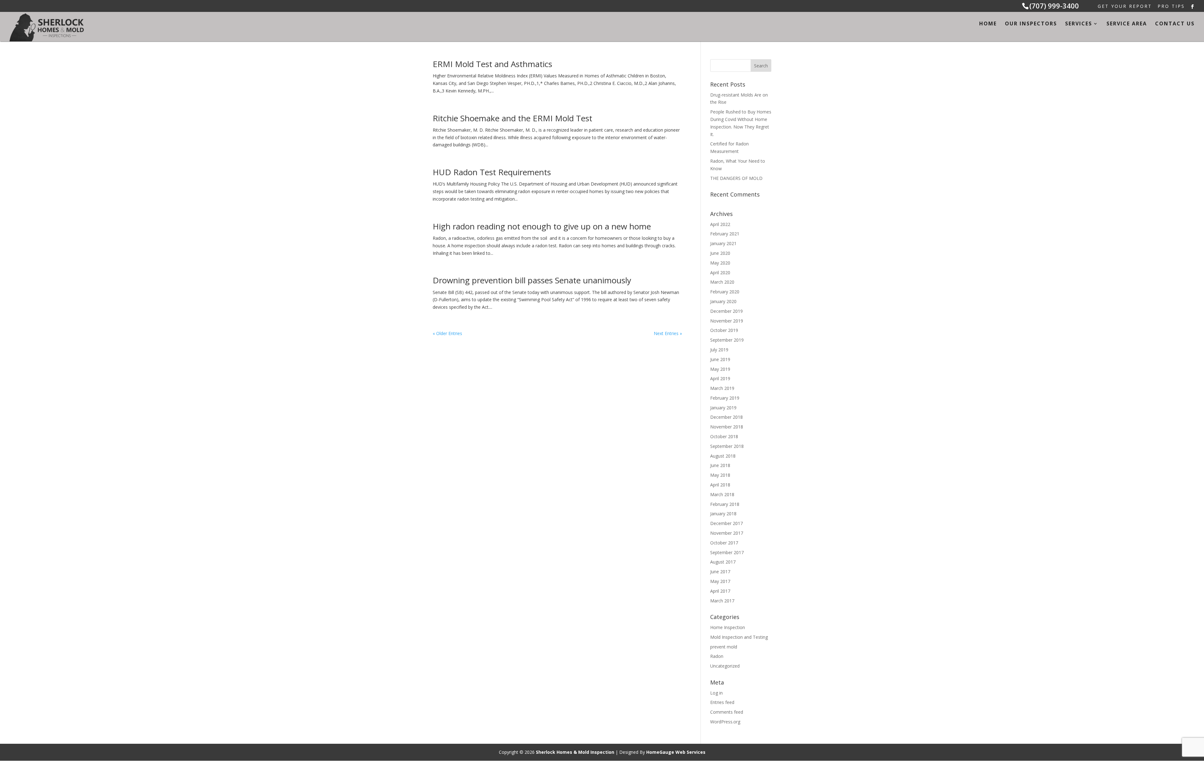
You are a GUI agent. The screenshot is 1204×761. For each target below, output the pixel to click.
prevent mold (723, 647)
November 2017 (726, 533)
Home (988, 24)
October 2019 (724, 330)
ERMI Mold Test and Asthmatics (492, 64)
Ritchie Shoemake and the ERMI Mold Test (512, 118)
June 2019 (720, 359)
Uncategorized (725, 666)
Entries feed (722, 702)
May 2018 (720, 475)
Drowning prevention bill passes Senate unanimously (532, 280)
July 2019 (719, 350)
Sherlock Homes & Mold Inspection (575, 752)
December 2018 (726, 417)
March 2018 (722, 494)
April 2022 (720, 224)
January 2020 (723, 301)
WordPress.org (725, 722)
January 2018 (723, 514)
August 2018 (723, 456)
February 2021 (724, 234)
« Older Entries (447, 333)
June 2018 (720, 465)
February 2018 (724, 504)
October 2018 (724, 436)
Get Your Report (1125, 6)
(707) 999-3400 (1054, 5)
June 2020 (720, 253)
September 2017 (727, 552)
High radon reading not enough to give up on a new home (542, 226)
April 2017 (720, 591)
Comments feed (726, 712)
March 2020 (722, 282)
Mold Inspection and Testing (739, 637)
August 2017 (723, 562)
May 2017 (720, 581)
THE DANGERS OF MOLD (736, 178)
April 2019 (720, 378)
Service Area (1126, 24)
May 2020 (720, 263)
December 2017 (726, 523)
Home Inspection (727, 627)
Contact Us (1175, 24)
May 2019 (720, 369)
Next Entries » (668, 333)
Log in (716, 693)
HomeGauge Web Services (675, 752)
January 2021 (723, 243)
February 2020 (724, 292)
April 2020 (720, 273)
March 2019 (722, 388)
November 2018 (726, 427)
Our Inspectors (1031, 24)
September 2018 (727, 446)
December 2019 (726, 311)
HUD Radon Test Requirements (492, 172)
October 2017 (724, 543)
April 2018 (720, 485)
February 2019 (724, 398)
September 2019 (727, 340)
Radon (716, 656)
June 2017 (720, 572)
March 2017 (722, 601)
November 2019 (726, 321)
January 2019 (723, 408)
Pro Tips (1171, 6)
